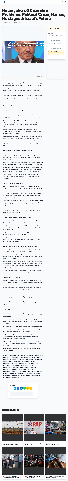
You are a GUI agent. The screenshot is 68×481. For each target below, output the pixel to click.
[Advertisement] (56, 70)
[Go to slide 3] (40, 76)
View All (61, 409)
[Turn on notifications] (62, 2)
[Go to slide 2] (39, 76)
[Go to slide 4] (41, 76)
